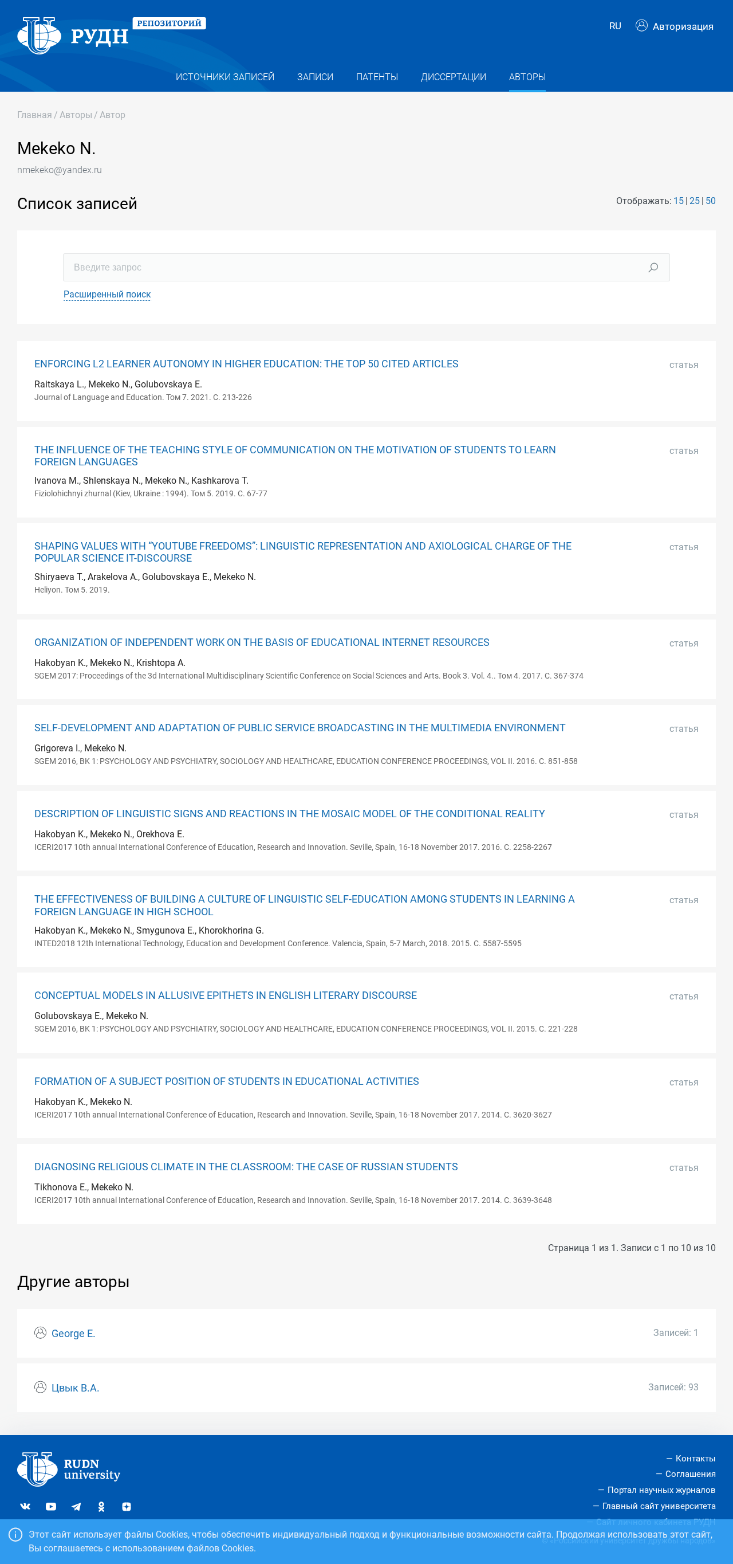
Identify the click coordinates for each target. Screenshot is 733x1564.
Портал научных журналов (662, 1490)
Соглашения (690, 1474)
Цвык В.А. (76, 1388)
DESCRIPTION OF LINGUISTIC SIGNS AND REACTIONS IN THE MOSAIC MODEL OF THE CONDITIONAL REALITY (289, 814)
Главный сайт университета (659, 1506)
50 (711, 200)
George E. (74, 1333)
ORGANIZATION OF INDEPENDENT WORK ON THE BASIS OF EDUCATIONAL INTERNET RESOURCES (262, 642)
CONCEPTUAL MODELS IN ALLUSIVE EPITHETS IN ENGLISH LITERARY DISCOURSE (225, 995)
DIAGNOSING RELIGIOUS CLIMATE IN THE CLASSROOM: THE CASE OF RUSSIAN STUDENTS (246, 1167)
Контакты (696, 1458)
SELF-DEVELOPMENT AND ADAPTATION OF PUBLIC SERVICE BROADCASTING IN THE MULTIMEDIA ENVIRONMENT (300, 728)
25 (694, 200)
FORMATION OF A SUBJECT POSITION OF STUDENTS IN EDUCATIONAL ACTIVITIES (226, 1081)
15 (678, 200)
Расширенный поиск (107, 294)
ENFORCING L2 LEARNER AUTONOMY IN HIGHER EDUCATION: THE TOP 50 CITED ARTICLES (246, 364)
